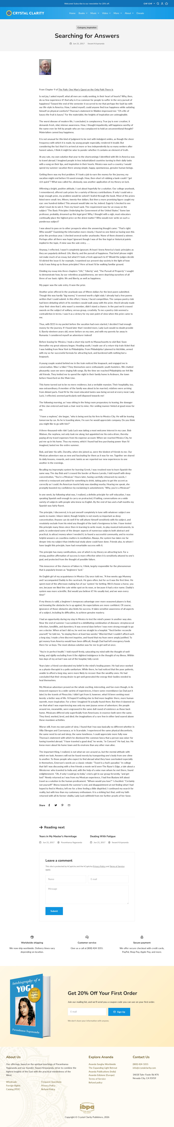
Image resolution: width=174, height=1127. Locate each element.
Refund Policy (48, 1089)
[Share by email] (69, 805)
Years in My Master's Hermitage (58, 836)
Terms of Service (117, 866)
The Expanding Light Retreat (103, 1067)
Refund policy (95, 1082)
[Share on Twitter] (55, 805)
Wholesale (11, 1081)
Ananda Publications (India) (102, 1071)
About (128, 13)
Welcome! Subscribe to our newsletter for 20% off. (87, 3)
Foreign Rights (13, 1085)
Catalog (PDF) (13, 1089)
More (116, 13)
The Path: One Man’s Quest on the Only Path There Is (85, 89)
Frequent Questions (51, 1081)
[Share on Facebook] (49, 805)
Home (72, 13)
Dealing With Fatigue (103, 836)
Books (82, 13)
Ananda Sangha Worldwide (102, 1064)
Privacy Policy (99, 866)
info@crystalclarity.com (144, 1067)
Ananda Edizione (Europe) (102, 1075)
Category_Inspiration (87, 27)
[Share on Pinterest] (62, 805)
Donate (140, 13)
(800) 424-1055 (140, 1064)
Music (93, 13)
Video (105, 13)
